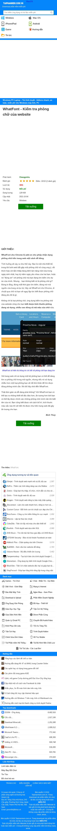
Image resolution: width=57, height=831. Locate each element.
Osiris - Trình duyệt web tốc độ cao (30, 495)
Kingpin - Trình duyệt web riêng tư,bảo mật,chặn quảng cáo (30, 500)
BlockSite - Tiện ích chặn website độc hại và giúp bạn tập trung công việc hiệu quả (30, 566)
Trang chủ (11, 783)
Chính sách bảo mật (42, 783)
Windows (9, 18)
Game (8, 29)
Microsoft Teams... (12, 732)
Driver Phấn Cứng (40, 615)
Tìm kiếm (51, 12)
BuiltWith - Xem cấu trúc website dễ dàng (30, 547)
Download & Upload (13, 598)
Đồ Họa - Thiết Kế (40, 603)
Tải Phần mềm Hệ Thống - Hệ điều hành (16, 643)
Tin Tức (4, 774)
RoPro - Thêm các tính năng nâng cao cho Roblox (30, 486)
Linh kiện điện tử (8, 766)
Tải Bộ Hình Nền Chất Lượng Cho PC (44, 643)
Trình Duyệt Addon (40, 631)
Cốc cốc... (8, 717)
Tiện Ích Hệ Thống (40, 609)
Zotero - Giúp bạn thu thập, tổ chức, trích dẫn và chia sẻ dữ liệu (30, 491)
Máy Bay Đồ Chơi (9, 770)
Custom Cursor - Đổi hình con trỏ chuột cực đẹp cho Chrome (30, 510)
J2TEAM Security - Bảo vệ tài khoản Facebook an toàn (30, 538)
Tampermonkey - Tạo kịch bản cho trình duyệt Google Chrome (30, 557)
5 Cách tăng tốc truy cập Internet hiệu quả (21, 693)
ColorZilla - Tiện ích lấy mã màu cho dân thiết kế (30, 524)
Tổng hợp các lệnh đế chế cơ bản (18, 658)
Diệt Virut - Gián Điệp (13, 587)
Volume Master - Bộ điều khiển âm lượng (30, 552)
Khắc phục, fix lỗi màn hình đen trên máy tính (22, 688)
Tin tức (8, 35)
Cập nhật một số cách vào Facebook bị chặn (22, 683)
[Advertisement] (28, 68)
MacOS (29, 1)
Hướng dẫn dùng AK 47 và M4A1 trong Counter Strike (26, 663)
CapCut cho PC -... (12, 737)
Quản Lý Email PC (12, 620)
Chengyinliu (24, 177)
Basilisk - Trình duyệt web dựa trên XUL (30, 528)
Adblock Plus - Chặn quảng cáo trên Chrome (30, 542)
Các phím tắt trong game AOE (16, 673)
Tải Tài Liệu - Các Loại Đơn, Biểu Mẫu (30, 648)
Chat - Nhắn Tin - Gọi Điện (44, 581)
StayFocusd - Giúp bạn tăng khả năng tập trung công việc (30, 571)
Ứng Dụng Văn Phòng (14, 603)
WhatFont (14, 467)
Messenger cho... (11, 757)
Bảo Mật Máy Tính (12, 592)
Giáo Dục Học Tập (12, 609)
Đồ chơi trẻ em (7, 778)
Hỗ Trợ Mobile (39, 637)
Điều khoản (24, 783)
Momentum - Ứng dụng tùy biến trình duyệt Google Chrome (30, 561)
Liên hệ (28, 786)
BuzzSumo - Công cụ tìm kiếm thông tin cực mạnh (30, 514)
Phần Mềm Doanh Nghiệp (43, 598)
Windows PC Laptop (11, 100)
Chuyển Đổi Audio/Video (43, 620)
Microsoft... (9, 747)
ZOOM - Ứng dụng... (12, 712)
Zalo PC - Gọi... (10, 752)
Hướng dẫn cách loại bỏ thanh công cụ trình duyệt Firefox (27, 703)
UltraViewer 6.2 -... (12, 727)
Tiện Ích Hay (10, 631)
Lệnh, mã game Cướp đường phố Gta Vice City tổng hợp (27, 678)
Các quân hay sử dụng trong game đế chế (21, 668)
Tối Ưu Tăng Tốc (40, 626)
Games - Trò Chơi (12, 581)
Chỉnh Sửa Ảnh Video (14, 637)
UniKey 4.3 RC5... (11, 742)
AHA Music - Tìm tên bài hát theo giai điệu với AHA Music (30, 533)
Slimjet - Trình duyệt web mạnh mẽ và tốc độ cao (30, 481)
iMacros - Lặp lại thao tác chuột (30, 519)
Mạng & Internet (39, 587)
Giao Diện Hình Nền (13, 615)
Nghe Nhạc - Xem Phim (42, 592)
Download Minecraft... (13, 722)
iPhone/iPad (10, 23)
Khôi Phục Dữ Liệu (13, 626)
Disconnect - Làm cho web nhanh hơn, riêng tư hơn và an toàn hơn (30, 505)
